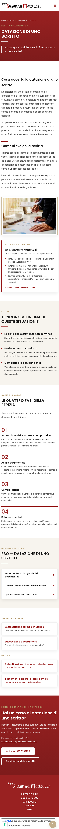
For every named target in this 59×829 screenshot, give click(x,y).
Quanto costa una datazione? (29, 594)
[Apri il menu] (55, 5)
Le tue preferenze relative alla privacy (31, 820)
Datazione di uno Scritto (26, 20)
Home (3, 20)
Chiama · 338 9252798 (18, 751)
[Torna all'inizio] (52, 824)
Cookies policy (29, 798)
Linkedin (29, 806)
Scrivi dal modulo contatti (20, 761)
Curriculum (29, 802)
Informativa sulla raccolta (16, 825)
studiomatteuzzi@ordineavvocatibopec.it (19, 741)
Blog (29, 809)
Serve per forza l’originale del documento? (29, 575)
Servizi (11, 20)
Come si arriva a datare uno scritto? (29, 585)
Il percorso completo (18, 287)
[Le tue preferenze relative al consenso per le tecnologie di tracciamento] (4, 824)
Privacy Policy (29, 794)
